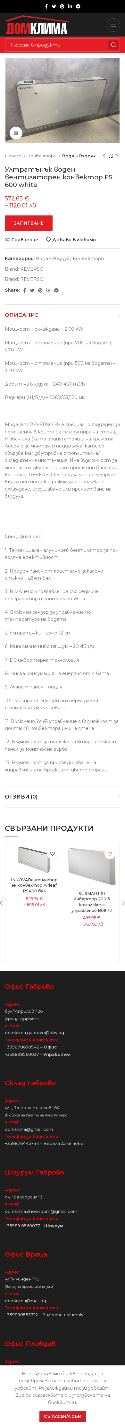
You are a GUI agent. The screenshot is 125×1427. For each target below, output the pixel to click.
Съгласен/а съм (62, 1416)
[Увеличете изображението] (16, 133)
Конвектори (42, 155)
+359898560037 (22, 1054)
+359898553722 (21, 1314)
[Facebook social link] (46, 6)
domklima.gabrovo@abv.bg (34, 1032)
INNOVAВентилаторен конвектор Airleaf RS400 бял (34, 885)
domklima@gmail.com (29, 1129)
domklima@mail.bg (25, 1300)
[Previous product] (104, 156)
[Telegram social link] (78, 6)
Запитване (29, 223)
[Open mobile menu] (113, 25)
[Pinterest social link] (62, 6)
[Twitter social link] (54, 6)
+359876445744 (22, 1143)
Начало (13, 155)
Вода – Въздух (79, 155)
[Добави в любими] (52, 853)
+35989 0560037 (22, 1225)
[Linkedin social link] (70, 6)
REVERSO (32, 269)
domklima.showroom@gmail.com (41, 1211)
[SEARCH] (113, 45)
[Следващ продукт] (117, 156)
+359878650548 (22, 1046)
